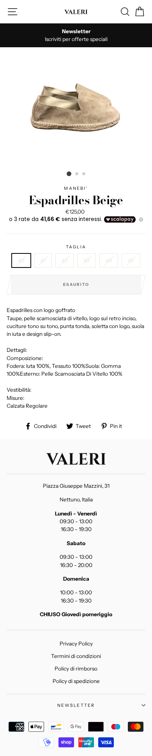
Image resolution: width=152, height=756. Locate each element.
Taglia (76, 247)
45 (131, 260)
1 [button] (69, 173)
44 (109, 260)
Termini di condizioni (76, 656)
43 (86, 260)
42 (64, 260)
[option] (76, 35)
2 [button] (77, 174)
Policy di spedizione (76, 681)
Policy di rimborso (76, 668)
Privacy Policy (76, 643)
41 (43, 260)
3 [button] (84, 174)
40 (21, 260)
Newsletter (76, 705)
